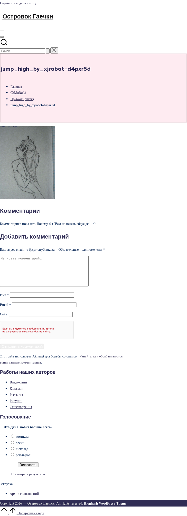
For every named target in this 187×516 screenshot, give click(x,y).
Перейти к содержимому (18, 3)
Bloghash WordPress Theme (105, 503)
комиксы (22, 436)
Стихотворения (21, 406)
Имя (4, 295)
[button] (48, 50)
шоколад (22, 448)
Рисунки (16, 400)
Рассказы (16, 394)
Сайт (3, 314)
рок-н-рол (23, 455)
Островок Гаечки (27, 16)
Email (5, 304)
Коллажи (16, 388)
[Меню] (2, 30)
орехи (20, 442)
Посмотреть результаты (28, 474)
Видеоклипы (19, 382)
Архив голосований (24, 493)
